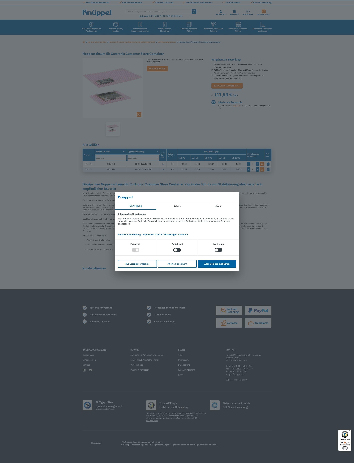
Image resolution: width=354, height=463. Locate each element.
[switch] (345, 448)
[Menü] (349, 431)
